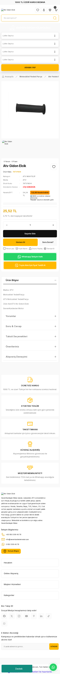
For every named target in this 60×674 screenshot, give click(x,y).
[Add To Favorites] (54, 167)
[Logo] (8, 10)
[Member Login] (43, 10)
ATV (24, 180)
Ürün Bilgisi (12, 280)
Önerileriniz (12, 346)
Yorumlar (11, 316)
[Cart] (56, 10)
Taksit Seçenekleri (16, 336)
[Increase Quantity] (54, 225)
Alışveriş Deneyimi (16, 356)
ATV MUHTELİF (29, 176)
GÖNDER (53, 646)
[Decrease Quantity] (5, 225)
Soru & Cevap (14, 326)
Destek (19, 668)
